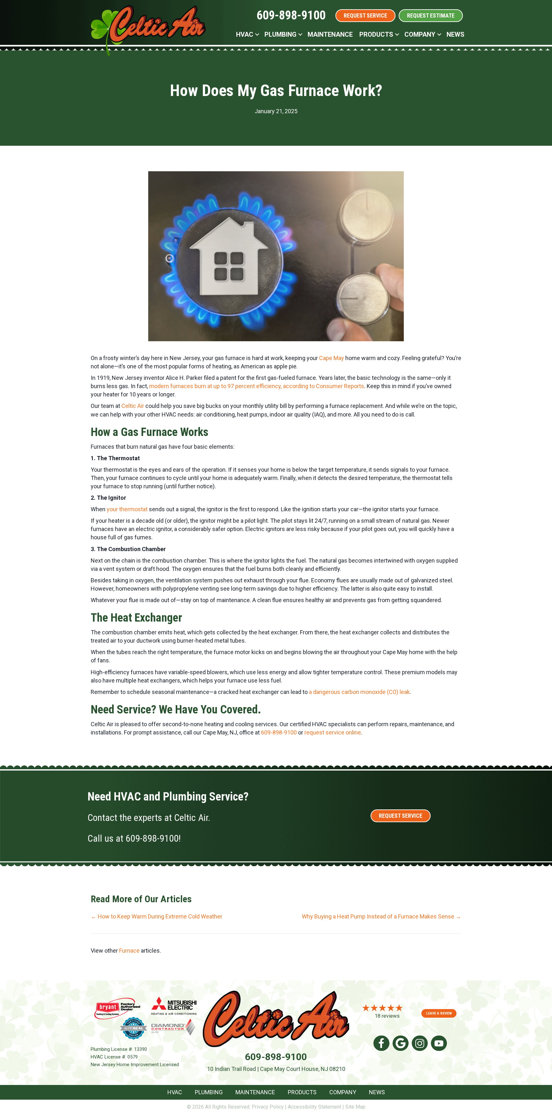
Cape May (331, 358)
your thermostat (128, 509)
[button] (257, 34)
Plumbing (280, 34)
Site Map (355, 1107)
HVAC (244, 34)
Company (419, 34)
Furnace (129, 950)
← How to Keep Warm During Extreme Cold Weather (156, 916)
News (455, 34)
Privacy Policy (268, 1107)
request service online (332, 732)
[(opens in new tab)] (117, 1008)
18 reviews (387, 1016)
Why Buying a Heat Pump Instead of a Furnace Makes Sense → (381, 916)
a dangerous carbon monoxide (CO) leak (359, 692)
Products (376, 34)
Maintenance (330, 34)
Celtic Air (133, 405)
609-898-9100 (291, 15)
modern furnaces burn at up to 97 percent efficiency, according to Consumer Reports (256, 386)
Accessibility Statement (314, 1107)
